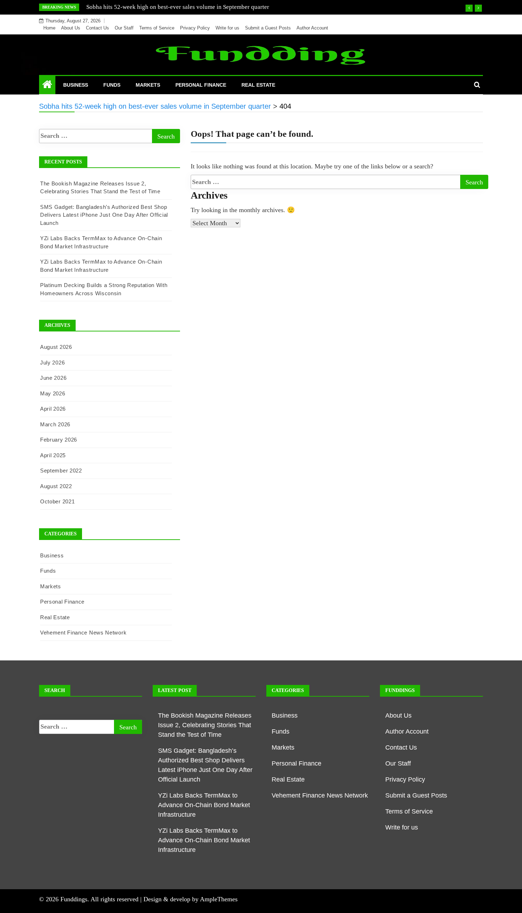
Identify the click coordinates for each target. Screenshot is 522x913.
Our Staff (124, 28)
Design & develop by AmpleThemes (190, 899)
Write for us (227, 28)
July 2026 (52, 363)
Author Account (312, 28)
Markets (148, 85)
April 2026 (53, 409)
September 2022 (61, 471)
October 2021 (57, 501)
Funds (111, 85)
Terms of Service (156, 28)
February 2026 (58, 440)
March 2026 (55, 424)
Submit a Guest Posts (268, 28)
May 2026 (52, 393)
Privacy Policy (195, 28)
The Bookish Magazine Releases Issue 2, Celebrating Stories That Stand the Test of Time (204, 725)
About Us (70, 28)
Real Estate (258, 85)
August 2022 (56, 486)
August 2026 (56, 347)
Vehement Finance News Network (83, 633)
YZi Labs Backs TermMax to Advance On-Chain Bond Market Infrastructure (204, 805)
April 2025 (53, 455)
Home (49, 28)
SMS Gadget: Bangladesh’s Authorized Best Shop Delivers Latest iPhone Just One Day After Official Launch (104, 215)
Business (75, 85)
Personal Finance (200, 85)
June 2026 (53, 378)
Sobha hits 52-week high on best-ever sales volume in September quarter (177, 7)
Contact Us (97, 28)
